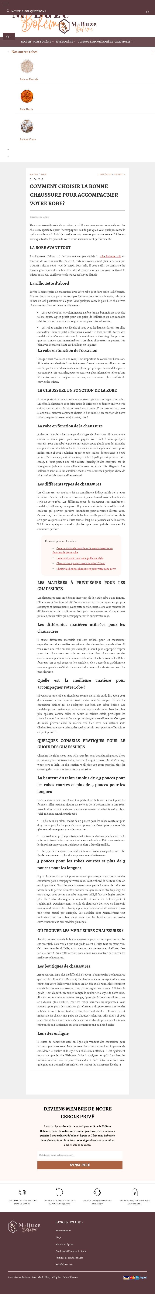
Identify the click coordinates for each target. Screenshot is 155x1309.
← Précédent (104, 174)
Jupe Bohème (65, 41)
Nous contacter (63, 1230)
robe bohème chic (110, 256)
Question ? (38, 11)
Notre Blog (20, 11)
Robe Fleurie (26, 109)
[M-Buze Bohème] (77, 26)
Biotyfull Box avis (64, 1264)
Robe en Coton (28, 139)
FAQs (58, 1237)
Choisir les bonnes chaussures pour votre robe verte (86, 569)
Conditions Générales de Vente (71, 1251)
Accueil (26, 41)
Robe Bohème (42, 41)
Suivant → (119, 174)
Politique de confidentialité (69, 1257)
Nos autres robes (24, 51)
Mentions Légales (64, 1244)
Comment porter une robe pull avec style (80, 558)
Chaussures (123, 41)
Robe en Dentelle (29, 79)
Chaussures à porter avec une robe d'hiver (81, 563)
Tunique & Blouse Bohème (95, 41)
